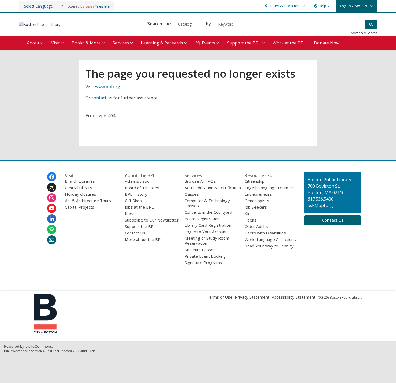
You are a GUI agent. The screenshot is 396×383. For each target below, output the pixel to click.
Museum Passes (200, 249)
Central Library (78, 187)
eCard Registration (202, 218)
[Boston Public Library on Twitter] (51, 187)
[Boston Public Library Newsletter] (51, 239)
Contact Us (135, 233)
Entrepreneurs (258, 194)
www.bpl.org (107, 86)
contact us (102, 98)
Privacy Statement (252, 297)
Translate (102, 6)
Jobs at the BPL (139, 207)
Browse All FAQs (200, 181)
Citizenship (255, 181)
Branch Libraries (80, 181)
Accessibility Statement (293, 297)
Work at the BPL (289, 43)
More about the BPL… (145, 239)
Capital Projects (79, 207)
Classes (192, 194)
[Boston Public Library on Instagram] (51, 197)
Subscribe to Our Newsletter (152, 220)
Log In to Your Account (206, 231)
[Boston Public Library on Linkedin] (51, 218)
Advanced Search (364, 33)
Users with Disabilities (265, 233)
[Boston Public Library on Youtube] (51, 208)
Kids (249, 213)
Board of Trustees (142, 187)
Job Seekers (256, 207)
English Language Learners (269, 187)
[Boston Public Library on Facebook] (51, 176)
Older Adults (256, 226)
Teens (250, 220)
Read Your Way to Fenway (269, 246)
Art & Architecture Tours (88, 200)
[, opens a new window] (45, 332)
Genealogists (257, 200)
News (130, 213)
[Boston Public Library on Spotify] (51, 229)
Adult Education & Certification (213, 187)
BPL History (136, 194)
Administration (138, 181)
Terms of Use (219, 297)
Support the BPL (140, 226)
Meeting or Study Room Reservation (207, 240)
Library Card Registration (208, 225)
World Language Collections (270, 239)
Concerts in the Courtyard (208, 212)
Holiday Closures (80, 194)
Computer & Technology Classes (207, 203)
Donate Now (326, 43)
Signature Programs (203, 262)
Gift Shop (133, 200)
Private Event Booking (205, 256)
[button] (284, 6)
